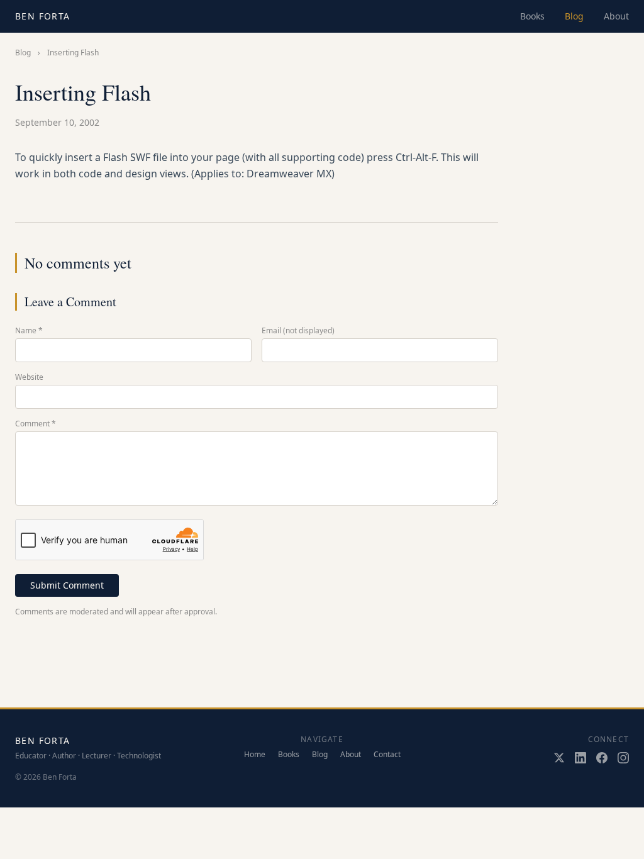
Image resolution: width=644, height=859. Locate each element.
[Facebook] (602, 757)
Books (532, 16)
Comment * (35, 424)
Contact (387, 755)
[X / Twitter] (559, 757)
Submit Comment (67, 585)
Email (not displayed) (298, 331)
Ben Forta (42, 16)
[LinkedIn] (580, 757)
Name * (29, 331)
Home (254, 755)
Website (29, 377)
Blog (574, 16)
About (616, 16)
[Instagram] (623, 757)
